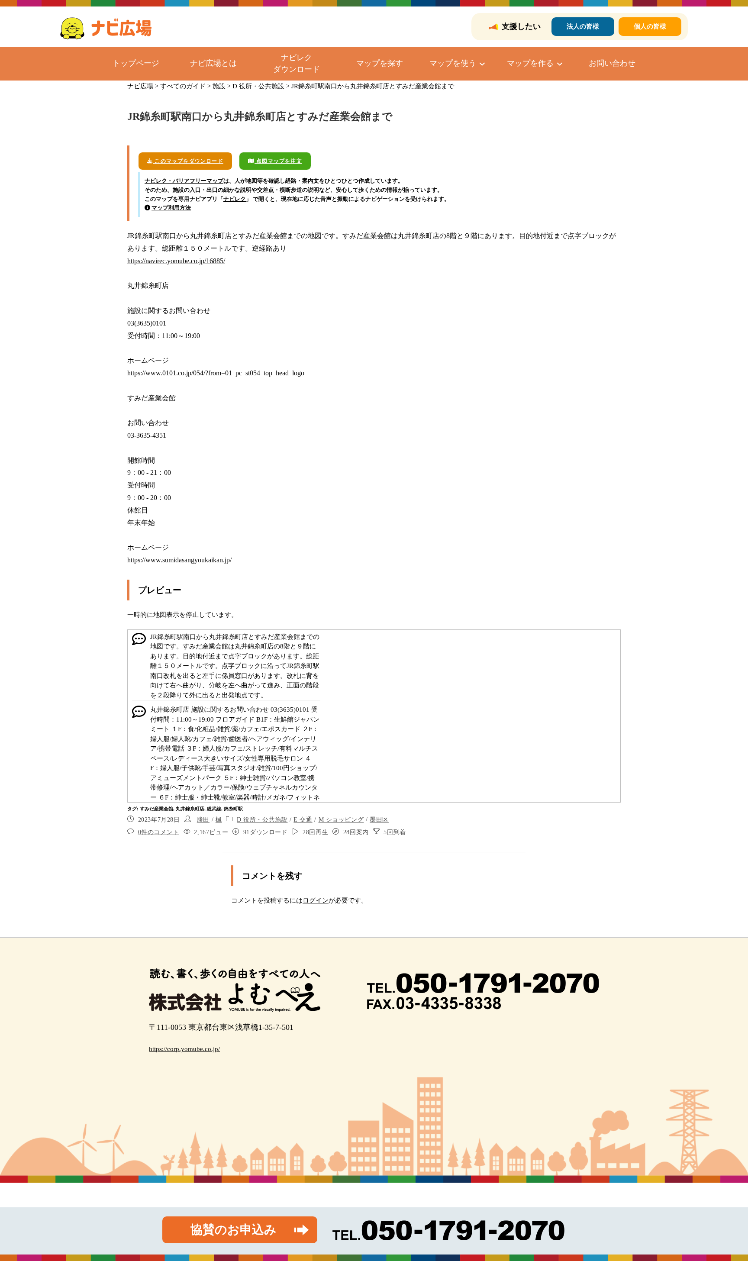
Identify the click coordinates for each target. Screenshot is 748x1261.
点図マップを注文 (278, 161)
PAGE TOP (724, 1216)
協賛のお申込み (233, 1229)
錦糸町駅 (233, 808)
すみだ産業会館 (156, 808)
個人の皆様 (650, 26)
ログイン (316, 900)
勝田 (203, 819)
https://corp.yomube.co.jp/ (184, 1048)
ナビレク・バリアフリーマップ (184, 180)
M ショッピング (341, 819)
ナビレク (234, 199)
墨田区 (379, 819)
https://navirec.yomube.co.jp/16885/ (176, 260)
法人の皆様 (583, 26)
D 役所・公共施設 (262, 819)
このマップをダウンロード (188, 161)
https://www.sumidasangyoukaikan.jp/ (179, 560)
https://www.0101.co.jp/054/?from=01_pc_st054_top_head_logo (215, 373)
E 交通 (302, 819)
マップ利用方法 (171, 207)
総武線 (214, 808)
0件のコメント (158, 832)
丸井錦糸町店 (190, 808)
